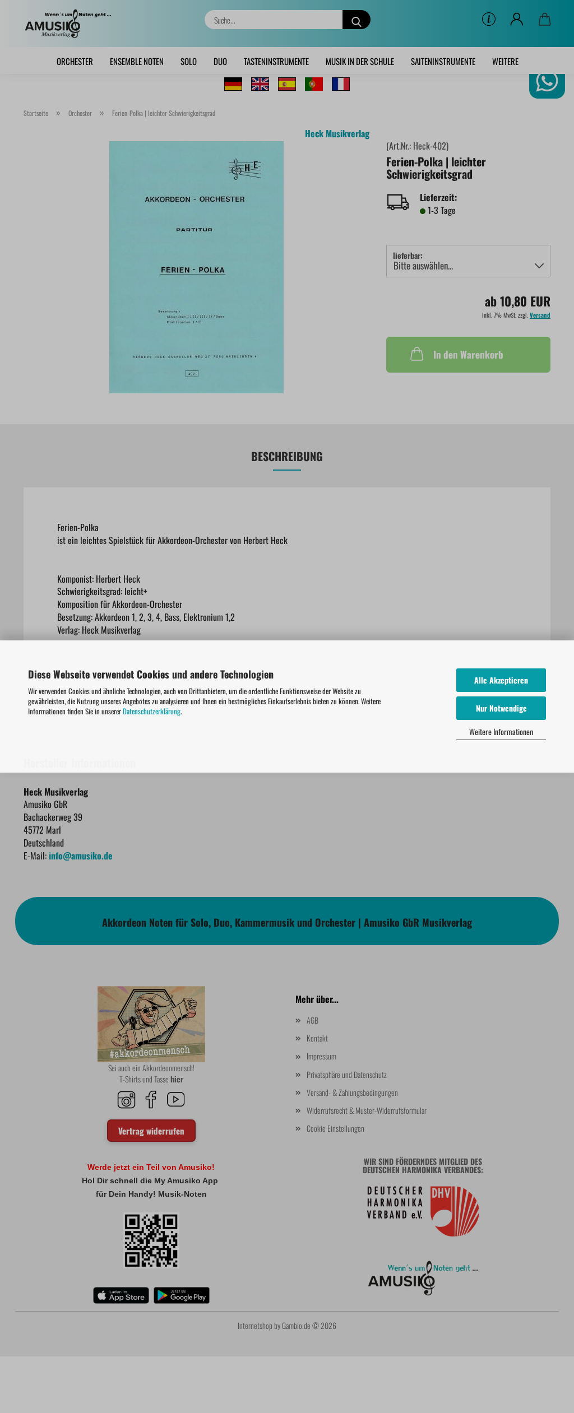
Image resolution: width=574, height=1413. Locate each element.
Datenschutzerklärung (151, 711)
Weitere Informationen (501, 731)
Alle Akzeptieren (501, 680)
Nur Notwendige (501, 708)
